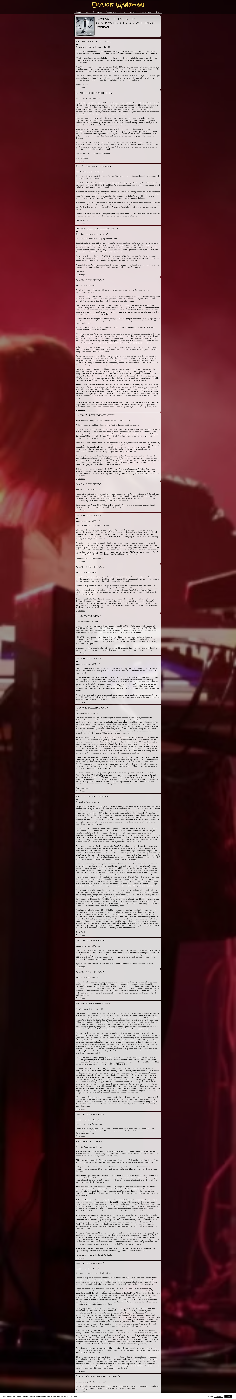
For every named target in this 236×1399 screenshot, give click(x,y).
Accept (228, 1396)
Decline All (219, 1396)
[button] (87, 12)
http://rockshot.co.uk (88, 1147)
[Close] (234, 1396)
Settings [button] (210, 1396)
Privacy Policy (73, 1396)
